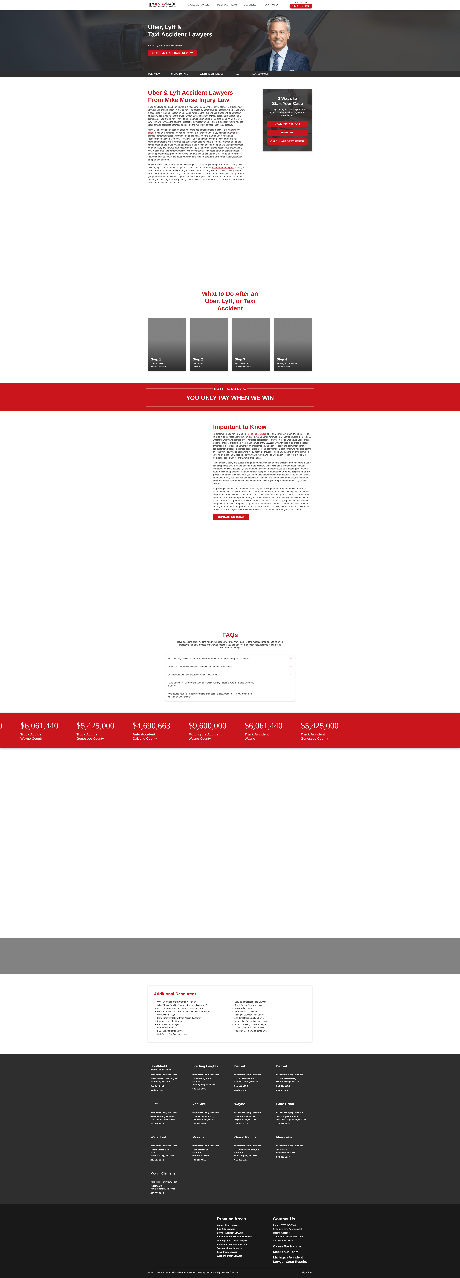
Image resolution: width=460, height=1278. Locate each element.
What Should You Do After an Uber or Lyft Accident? (182, 1005)
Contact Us (272, 5)
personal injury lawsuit (255, 434)
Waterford (158, 1137)
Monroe (198, 1137)
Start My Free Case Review (172, 52)
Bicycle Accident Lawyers (230, 1233)
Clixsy (309, 1272)
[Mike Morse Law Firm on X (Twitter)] (172, 1221)
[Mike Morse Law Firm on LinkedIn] (163, 1221)
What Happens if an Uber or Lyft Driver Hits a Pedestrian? (184, 1011)
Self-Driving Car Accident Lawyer (173, 1034)
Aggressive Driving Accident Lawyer (251, 1021)
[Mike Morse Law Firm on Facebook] (149, 1221)
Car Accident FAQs (166, 1015)
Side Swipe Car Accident (246, 1011)
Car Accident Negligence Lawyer (250, 1002)
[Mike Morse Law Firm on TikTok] (158, 1221)
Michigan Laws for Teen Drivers (249, 1015)
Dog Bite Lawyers (226, 1229)
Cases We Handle (198, 5)
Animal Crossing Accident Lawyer (250, 1024)
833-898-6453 (214, 934)
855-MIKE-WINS (173, 931)
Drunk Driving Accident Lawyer (249, 1005)
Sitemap (201, 1272)
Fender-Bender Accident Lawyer (249, 1027)
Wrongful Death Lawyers (229, 1256)
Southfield (161, 1067)
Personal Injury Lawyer (168, 1024)
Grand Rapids (245, 1137)
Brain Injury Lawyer (227, 1252)
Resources (249, 5)
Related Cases (260, 74)
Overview (154, 74)
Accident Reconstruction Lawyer (249, 1018)
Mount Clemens (162, 1173)
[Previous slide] (144, 257)
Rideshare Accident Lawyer (170, 1021)
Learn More (158, 830)
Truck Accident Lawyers (229, 1248)
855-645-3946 (269, 881)
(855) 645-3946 (301, 5)
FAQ (237, 74)
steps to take (179, 74)
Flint (154, 1104)
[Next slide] (316, 257)
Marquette (284, 1137)
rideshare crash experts (223, 167)
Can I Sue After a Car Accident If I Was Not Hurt (180, 1008)
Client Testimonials (211, 74)
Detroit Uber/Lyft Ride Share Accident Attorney (179, 1018)
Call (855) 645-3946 (287, 123)
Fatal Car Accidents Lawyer (170, 1031)
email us (287, 132)
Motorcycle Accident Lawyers (232, 1240)
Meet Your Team (227, 5)
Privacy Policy (213, 1272)
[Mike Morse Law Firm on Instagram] (167, 1221)
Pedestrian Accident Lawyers (232, 1244)
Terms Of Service (230, 1272)
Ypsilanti (199, 1104)
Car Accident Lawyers (228, 1225)
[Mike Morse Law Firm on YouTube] (154, 1221)
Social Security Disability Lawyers (234, 1236)
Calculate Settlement (287, 141)
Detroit (239, 1066)
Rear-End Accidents (243, 1008)
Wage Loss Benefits (166, 1027)
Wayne (239, 1104)
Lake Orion (285, 1104)
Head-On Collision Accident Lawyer (251, 1031)
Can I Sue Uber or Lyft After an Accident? (176, 1002)
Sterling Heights (205, 1066)
